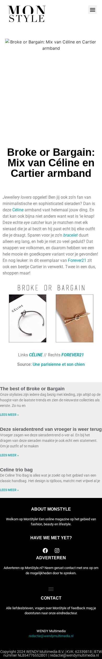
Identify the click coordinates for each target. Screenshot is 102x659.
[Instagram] (57, 550)
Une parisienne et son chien (59, 364)
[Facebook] (45, 550)
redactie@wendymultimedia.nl (51, 636)
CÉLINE (36, 354)
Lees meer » (9, 415)
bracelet (70, 235)
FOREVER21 (72, 354)
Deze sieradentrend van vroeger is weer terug (51, 429)
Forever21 (77, 260)
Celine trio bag (16, 469)
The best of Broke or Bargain (32, 388)
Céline (18, 209)
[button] (92, 9)
